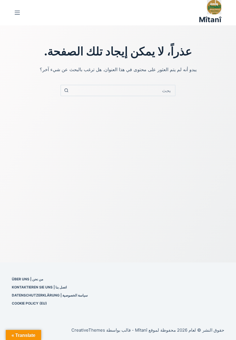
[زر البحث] (66, 90)
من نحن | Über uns (27, 279)
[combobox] (123, 90)
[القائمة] (17, 12)
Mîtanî (210, 19)
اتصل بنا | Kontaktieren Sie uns (39, 287)
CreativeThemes (88, 330)
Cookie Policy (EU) (29, 303)
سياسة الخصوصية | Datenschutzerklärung (50, 295)
